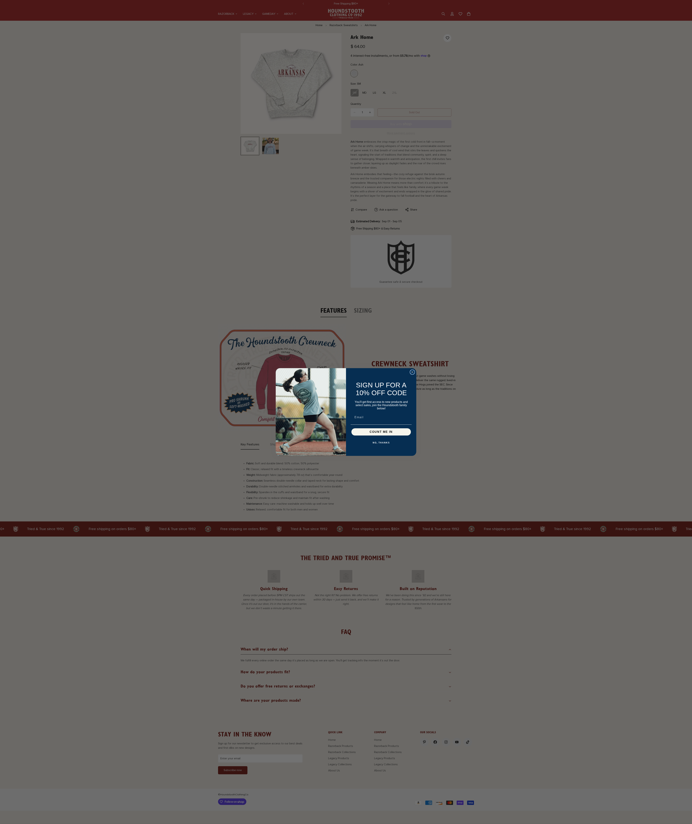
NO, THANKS (381, 442)
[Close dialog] (412, 372)
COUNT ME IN (381, 431)
